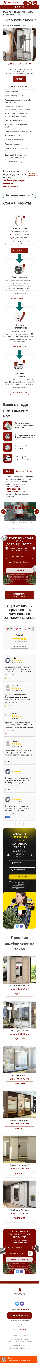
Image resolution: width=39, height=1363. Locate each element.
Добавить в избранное (19, 1335)
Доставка (20, 471)
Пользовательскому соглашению (18, 579)
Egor (13, 797)
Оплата (30, 471)
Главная (7, 12)
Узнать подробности (32, 174)
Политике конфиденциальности (18, 577)
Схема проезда (19, 1330)
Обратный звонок (19, 1315)
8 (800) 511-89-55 (21, 234)
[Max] (21, 927)
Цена (8, 471)
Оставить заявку (20, 250)
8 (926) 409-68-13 (21, 241)
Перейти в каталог (19, 392)
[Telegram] (17, 927)
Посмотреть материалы (19, 595)
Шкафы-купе (20, 12)
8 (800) (19, 1310)
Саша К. (15, 714)
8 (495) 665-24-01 (20, 238)
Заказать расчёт (19, 79)
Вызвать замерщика (19, 298)
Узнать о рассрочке (19, 346)
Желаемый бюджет (21, 562)
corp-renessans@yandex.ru (20, 1320)
